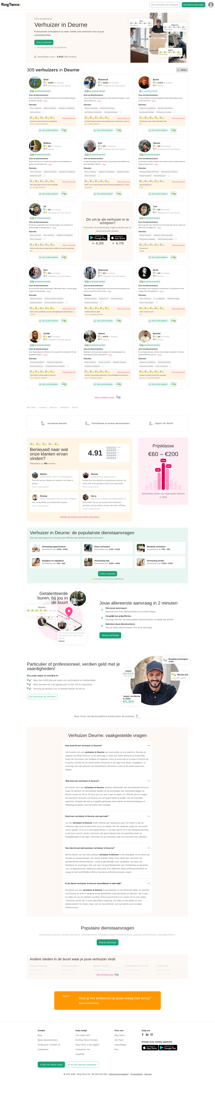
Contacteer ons (83, 1049)
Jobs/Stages (120, 1044)
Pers (116, 1049)
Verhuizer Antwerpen (38, 966)
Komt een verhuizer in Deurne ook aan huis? (86, 816)
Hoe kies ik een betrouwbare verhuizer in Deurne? (90, 848)
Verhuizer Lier (67, 970)
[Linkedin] (147, 1035)
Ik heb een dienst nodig (51, 1064)
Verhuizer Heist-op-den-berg (136, 966)
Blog (40, 1035)
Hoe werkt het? (83, 1035)
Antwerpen (64, 407)
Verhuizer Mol (35, 970)
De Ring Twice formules (87, 1040)
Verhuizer (53, 407)
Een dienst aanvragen (193, 4)
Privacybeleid (136, 1074)
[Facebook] (142, 1035)
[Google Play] (98, 238)
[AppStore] (118, 238)
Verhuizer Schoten (132, 970)
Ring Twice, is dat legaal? (87, 1044)
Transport (43, 407)
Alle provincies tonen (105, 974)
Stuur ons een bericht (89, 1003)
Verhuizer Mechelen (69, 966)
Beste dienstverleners (48, 1040)
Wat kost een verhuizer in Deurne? (82, 781)
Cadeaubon (43, 1049)
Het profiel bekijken (50, 130)
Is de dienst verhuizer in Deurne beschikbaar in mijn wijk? (93, 883)
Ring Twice (31, 407)
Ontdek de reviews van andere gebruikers (79, 517)
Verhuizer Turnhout (100, 966)
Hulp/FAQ (80, 1054)
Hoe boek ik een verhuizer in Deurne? (83, 745)
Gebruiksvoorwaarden (119, 1074)
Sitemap (148, 1074)
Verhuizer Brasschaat (101, 970)
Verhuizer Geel (162, 966)
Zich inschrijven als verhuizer (164, 4)
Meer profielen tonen (105, 397)
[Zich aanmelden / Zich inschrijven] (211, 4)
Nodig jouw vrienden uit (49, 1044)
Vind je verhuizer (44, 42)
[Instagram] (151, 1035)
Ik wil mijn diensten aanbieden (82, 1064)
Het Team (119, 1040)
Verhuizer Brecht (163, 970)
